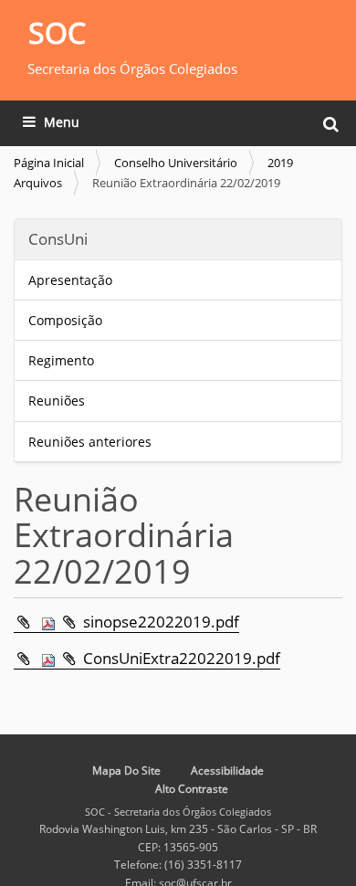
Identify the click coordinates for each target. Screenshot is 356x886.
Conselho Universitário (175, 162)
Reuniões (56, 400)
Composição (65, 320)
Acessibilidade (227, 770)
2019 (280, 162)
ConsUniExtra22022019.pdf (181, 658)
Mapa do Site (126, 770)
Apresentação (70, 280)
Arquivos (38, 182)
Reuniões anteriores (90, 441)
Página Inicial (49, 162)
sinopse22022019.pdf (161, 621)
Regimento (61, 360)
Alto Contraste (191, 788)
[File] (36, 622)
